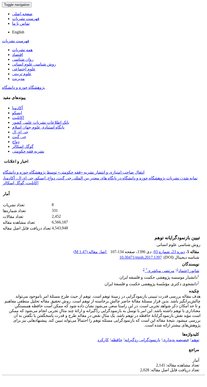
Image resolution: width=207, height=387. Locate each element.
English (18, 32)
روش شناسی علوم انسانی (34, 64)
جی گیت (19, 137)
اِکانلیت (18, 117)
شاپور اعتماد (188, 271)
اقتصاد (17, 54)
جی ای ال (20, 132)
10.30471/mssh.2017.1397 (140, 257)
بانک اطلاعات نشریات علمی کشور (40, 122)
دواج (15, 141)
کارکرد (103, 340)
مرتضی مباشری (160, 271)
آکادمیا (17, 108)
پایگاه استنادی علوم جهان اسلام (38, 127)
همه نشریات (22, 50)
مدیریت (18, 78)
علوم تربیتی (22, 74)
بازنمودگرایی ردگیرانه (142, 340)
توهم (195, 340)
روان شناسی (23, 59)
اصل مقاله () (90, 252)
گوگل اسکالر (23, 146)
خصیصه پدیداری (176, 340)
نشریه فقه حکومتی (28, 151)
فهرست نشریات (25, 18)
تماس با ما (21, 23)
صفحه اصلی (22, 14)
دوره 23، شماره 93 (169, 252)
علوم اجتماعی (24, 69)
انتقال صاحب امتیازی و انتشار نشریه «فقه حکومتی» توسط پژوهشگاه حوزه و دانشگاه (73, 172)
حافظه (116, 340)
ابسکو (17, 113)
